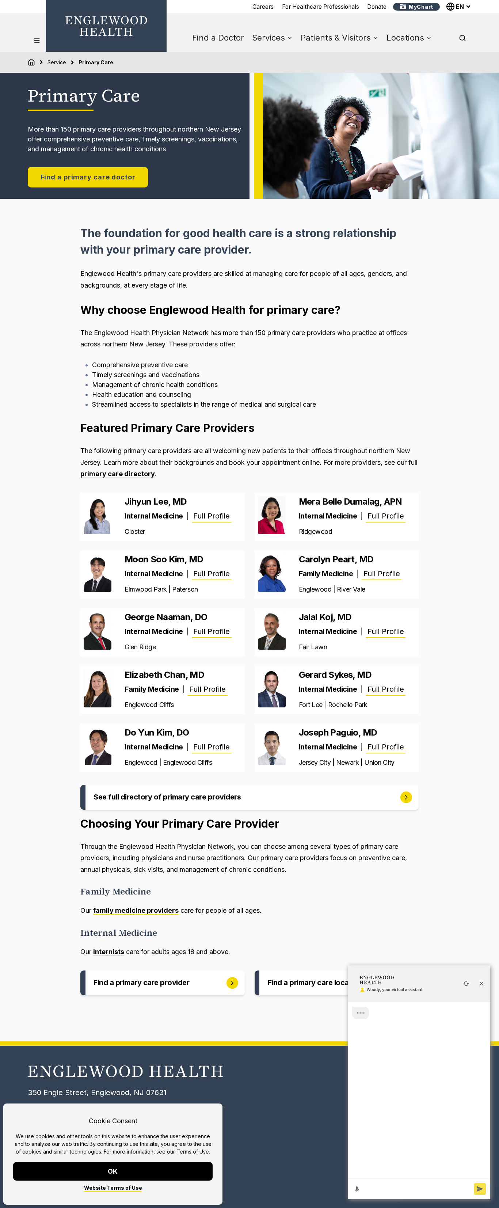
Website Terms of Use (113, 1188)
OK (113, 1171)
